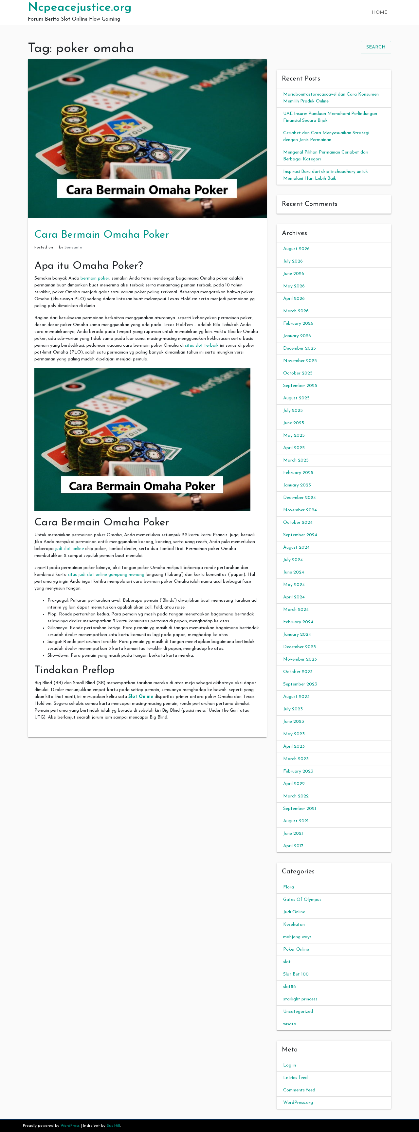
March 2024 (296, 609)
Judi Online (294, 912)
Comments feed (299, 1090)
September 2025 (300, 385)
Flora (288, 887)
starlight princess (300, 999)
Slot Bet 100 (296, 974)
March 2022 (296, 796)
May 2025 (294, 435)
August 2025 (296, 398)
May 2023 (294, 734)
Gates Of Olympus (302, 899)
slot (287, 961)
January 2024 (297, 634)
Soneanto (73, 247)
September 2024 (300, 535)
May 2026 (294, 286)
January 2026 (297, 336)
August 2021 (296, 821)
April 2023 (294, 746)
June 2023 (293, 721)
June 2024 (293, 572)
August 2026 (296, 248)
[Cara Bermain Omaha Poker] (147, 138)
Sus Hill (113, 1126)
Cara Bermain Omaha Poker (101, 235)
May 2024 (294, 584)
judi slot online (69, 548)
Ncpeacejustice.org (80, 8)
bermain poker (95, 278)
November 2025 (300, 360)
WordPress (70, 1126)
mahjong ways (297, 937)
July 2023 (293, 709)
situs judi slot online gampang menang (106, 574)
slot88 (289, 986)
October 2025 (298, 373)
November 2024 (300, 510)
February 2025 (298, 472)
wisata (289, 1024)
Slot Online (140, 696)
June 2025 (293, 423)
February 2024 (298, 622)
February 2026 (298, 323)
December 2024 (299, 497)
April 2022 (294, 783)
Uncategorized (298, 1011)
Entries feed (295, 1077)
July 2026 (293, 261)
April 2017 (293, 846)
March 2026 (296, 311)
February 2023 (298, 771)
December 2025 (299, 348)
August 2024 (296, 547)
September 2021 (299, 808)
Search (376, 47)
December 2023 (299, 647)
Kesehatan (294, 924)
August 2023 (296, 696)
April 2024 (294, 597)
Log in (289, 1065)
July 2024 (293, 559)
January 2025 (297, 485)
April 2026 (294, 298)
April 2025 (294, 448)
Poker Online (296, 949)
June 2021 (293, 833)
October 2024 (298, 522)
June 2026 (293, 273)
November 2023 (300, 659)
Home (379, 12)
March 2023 (296, 759)
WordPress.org (298, 1102)
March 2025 (296, 460)
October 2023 (298, 671)
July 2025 (293, 410)
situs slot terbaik (202, 345)
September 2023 (300, 684)
